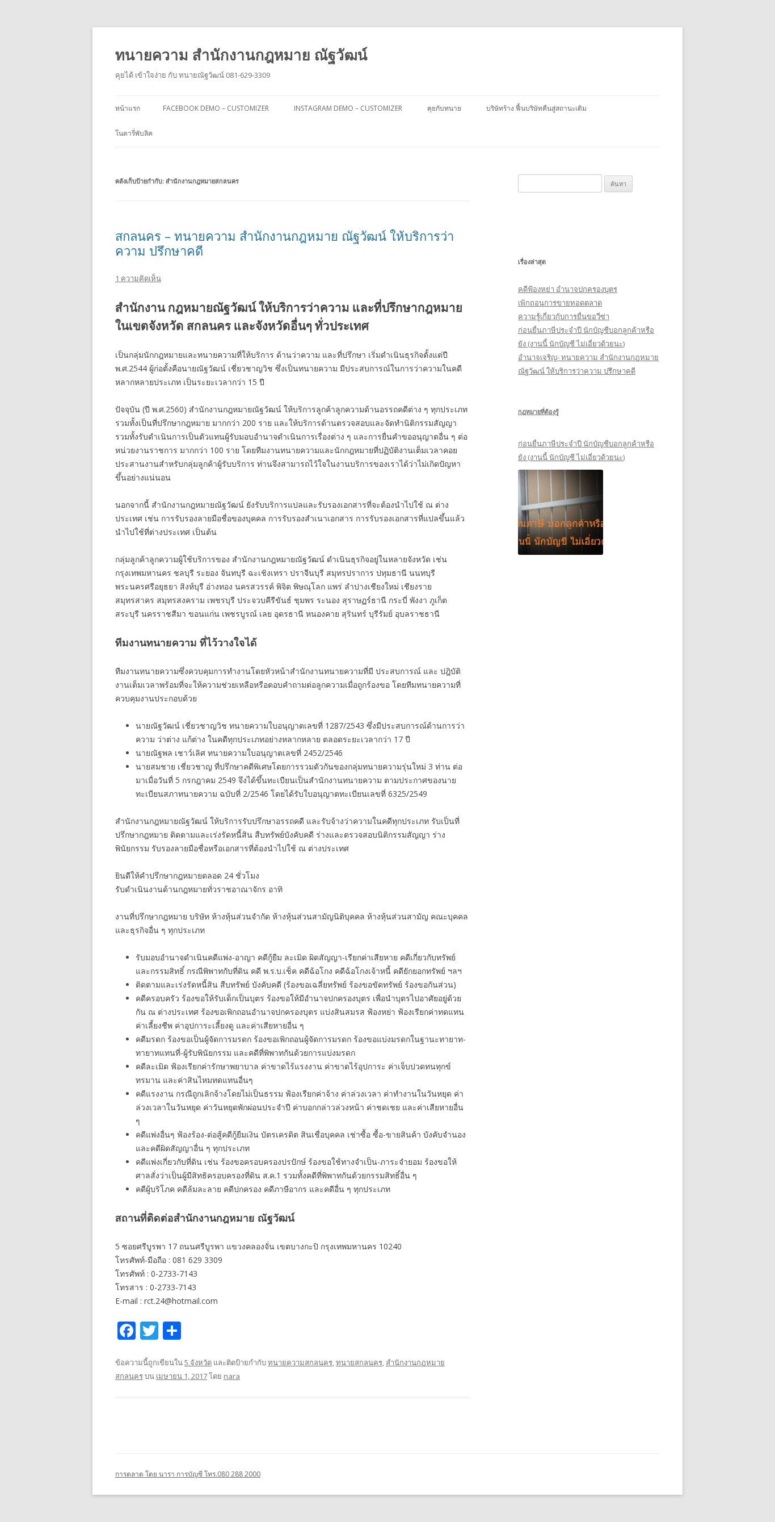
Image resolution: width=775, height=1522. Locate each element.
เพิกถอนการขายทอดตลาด (560, 303)
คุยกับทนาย (444, 108)
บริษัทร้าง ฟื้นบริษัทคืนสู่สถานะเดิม (536, 108)
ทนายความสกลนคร (300, 1362)
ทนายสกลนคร (359, 1362)
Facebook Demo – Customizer (216, 108)
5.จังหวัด (198, 1362)
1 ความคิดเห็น (138, 278)
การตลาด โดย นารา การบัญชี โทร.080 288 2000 (187, 1474)
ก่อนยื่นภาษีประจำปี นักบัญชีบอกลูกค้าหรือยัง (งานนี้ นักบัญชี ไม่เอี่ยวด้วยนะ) (586, 450)
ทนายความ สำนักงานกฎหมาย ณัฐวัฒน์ (241, 54)
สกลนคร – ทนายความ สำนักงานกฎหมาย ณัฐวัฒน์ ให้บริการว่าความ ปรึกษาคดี (284, 243)
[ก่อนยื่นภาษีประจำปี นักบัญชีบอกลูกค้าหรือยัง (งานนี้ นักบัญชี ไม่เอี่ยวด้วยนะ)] (560, 512)
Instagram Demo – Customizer (348, 108)
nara (232, 1376)
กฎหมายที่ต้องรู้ (538, 411)
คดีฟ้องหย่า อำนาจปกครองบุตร (567, 289)
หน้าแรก (127, 108)
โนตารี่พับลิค (134, 133)
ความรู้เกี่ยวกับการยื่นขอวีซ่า (563, 316)
